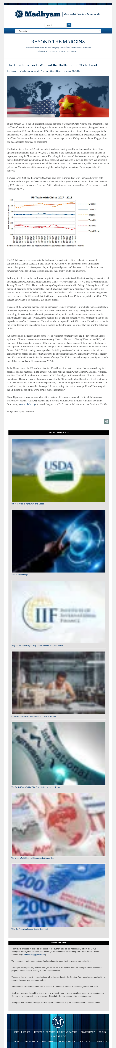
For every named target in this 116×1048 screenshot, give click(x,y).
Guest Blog (59, 1036)
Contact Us (101, 1041)
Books (102, 1032)
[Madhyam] (58, 14)
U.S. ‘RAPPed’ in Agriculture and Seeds (27, 504)
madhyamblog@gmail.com (33, 955)
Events (17, 1041)
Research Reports (44, 1032)
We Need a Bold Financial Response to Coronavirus (32, 858)
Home (16, 1032)
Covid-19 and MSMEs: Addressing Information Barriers (33, 716)
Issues (27, 1032)
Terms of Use (46, 1041)
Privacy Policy (67, 1041)
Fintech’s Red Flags (19, 575)
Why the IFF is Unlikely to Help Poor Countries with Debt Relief (37, 646)
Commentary (88, 1032)
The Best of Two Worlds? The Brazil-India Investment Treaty (35, 787)
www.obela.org (27, 404)
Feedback (85, 1041)
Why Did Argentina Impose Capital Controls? (29, 929)
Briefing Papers (68, 1032)
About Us (30, 1041)
